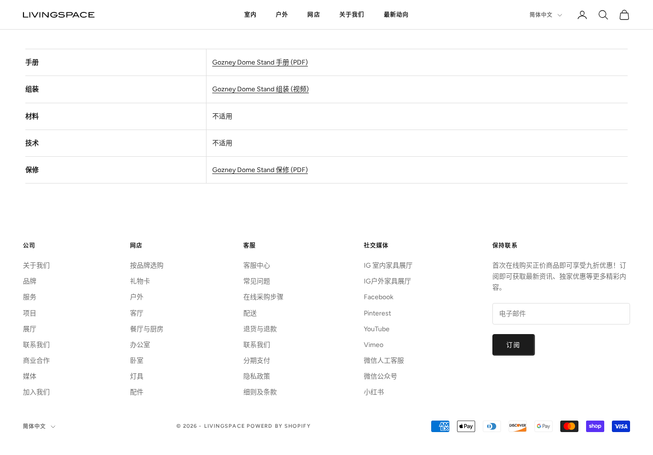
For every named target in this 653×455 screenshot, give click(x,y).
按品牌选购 (146, 265)
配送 (250, 313)
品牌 (29, 281)
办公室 (140, 345)
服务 (29, 297)
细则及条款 (260, 392)
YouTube (377, 329)
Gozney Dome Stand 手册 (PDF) (260, 62)
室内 (250, 14)
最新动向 (396, 14)
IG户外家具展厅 (387, 281)
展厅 (29, 329)
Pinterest (377, 313)
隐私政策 (256, 376)
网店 (313, 14)
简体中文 (541, 15)
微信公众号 (380, 376)
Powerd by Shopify (279, 426)
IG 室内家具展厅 (388, 265)
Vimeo (373, 345)
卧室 (136, 361)
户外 (282, 14)
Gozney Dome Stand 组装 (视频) (260, 89)
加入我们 (36, 392)
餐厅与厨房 (146, 329)
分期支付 (256, 361)
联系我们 (36, 345)
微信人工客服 (384, 361)
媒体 (29, 376)
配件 (136, 392)
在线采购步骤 (263, 297)
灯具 (136, 376)
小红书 (374, 392)
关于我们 (352, 14)
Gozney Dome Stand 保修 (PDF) (260, 170)
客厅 (136, 313)
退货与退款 (260, 329)
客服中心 (256, 265)
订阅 (513, 344)
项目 (29, 313)
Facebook (378, 297)
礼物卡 (140, 281)
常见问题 (256, 281)
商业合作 (36, 361)
